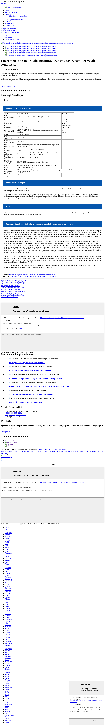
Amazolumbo (9, 23)
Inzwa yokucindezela (16, 18)
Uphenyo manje (6, 432)
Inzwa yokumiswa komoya (40, 451)
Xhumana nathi (10, 25)
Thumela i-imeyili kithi (8, 86)
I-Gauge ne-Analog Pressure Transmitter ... (27, 363)
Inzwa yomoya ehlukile (23, 451)
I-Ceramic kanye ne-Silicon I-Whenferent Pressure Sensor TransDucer (32, 275)
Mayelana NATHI (11, 12)
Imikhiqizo (8, 14)
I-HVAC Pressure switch (81, 451)
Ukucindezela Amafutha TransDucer (13, 295)
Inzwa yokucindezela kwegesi (10, 293)
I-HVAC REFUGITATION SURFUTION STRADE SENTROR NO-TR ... (40, 386)
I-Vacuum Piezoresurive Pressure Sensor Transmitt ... (31, 370)
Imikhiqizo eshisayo (44, 449)
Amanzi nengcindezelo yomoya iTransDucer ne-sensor (31, 394)
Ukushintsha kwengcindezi (18, 16)
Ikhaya (7, 10)
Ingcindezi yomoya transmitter (10, 289)
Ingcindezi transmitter (16, 20)
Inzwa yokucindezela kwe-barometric (13, 291)
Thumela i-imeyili (6, 457)
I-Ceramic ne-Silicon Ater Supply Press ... (26, 402)
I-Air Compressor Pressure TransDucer (13, 282)
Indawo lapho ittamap (59, 449)
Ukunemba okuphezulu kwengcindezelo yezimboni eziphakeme (35, 378)
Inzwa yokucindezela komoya (10, 286)
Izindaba (7, 21)
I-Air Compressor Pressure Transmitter (13, 284)
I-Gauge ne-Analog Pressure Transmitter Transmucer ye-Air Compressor (33, 276)
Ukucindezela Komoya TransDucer (12, 287)
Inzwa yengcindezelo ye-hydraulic (61, 451)
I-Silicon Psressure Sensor (9, 297)
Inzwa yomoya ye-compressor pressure (13, 280)
